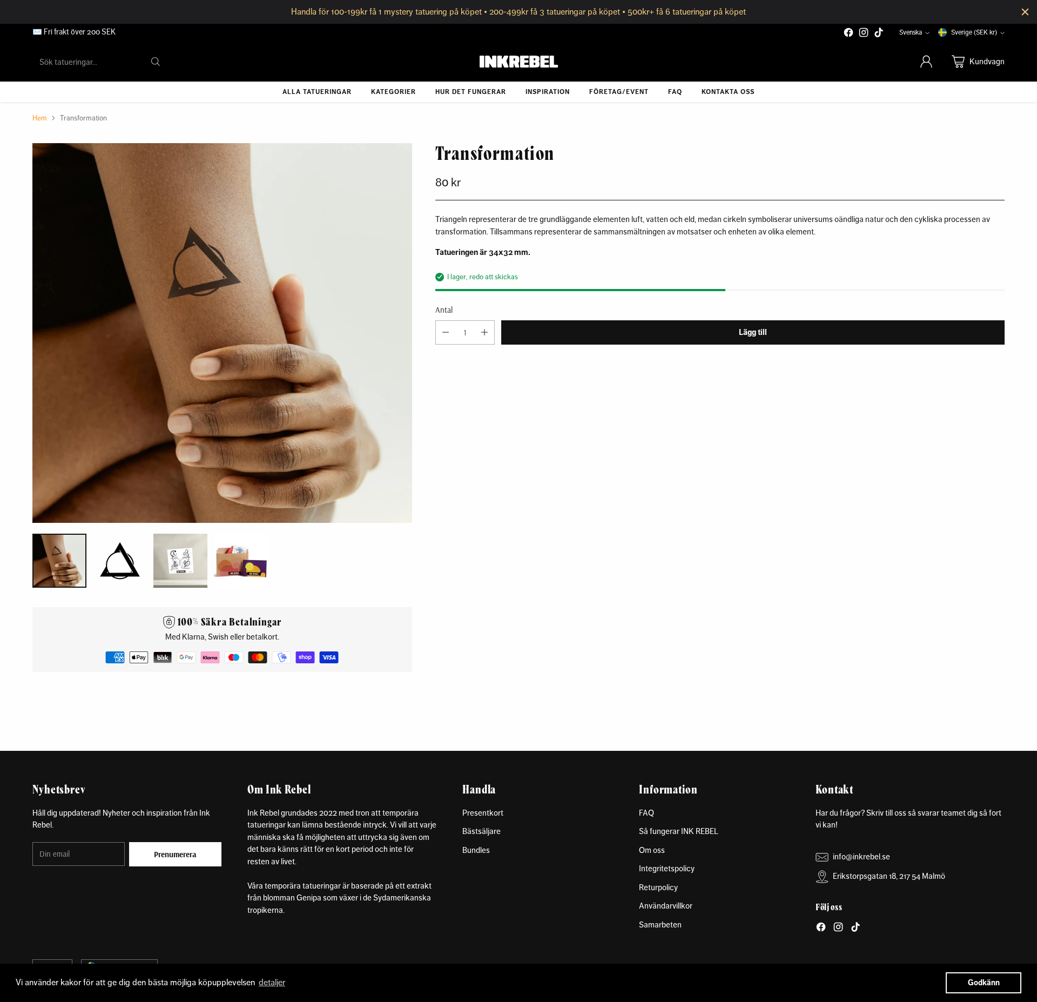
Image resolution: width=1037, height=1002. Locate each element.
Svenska (910, 32)
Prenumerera (175, 854)
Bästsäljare (481, 831)
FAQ (646, 812)
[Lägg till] (484, 332)
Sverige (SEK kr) (974, 32)
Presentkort (482, 812)
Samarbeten (660, 924)
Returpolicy (658, 887)
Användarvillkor (665, 905)
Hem (39, 118)
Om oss (652, 850)
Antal (444, 309)
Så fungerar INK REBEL (678, 831)
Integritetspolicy (667, 868)
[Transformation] (222, 333)
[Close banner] (1025, 11)
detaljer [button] (272, 982)
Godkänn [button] (984, 982)
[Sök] (155, 61)
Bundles (476, 850)
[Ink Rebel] (519, 62)
